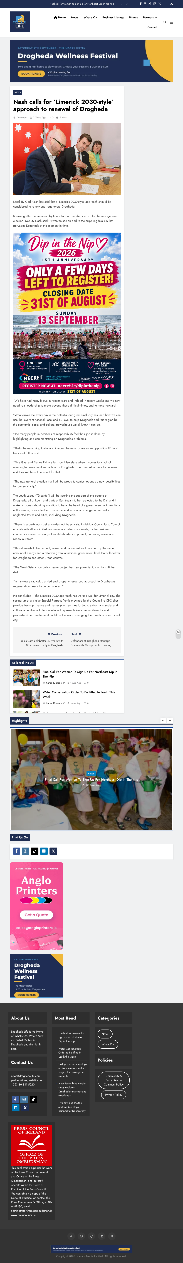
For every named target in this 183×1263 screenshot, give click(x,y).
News (74, 17)
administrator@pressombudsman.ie (31, 1211)
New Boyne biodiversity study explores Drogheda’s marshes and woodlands (72, 1089)
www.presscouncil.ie (23, 1215)
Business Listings (113, 17)
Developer (21, 117)
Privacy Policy (113, 1095)
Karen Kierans (54, 683)
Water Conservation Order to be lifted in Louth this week (83, 3)
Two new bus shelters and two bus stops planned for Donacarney (72, 1107)
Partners (148, 17)
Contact (152, 27)
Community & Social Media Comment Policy (113, 1080)
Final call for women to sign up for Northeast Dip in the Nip (70, 1037)
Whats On (108, 1044)
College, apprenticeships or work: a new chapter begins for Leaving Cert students (72, 1070)
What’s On (90, 17)
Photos (133, 17)
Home (61, 17)
